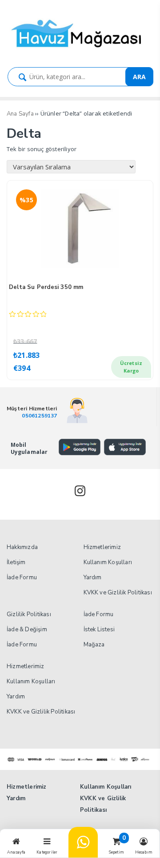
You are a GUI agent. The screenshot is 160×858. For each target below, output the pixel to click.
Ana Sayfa (20, 114)
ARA (139, 76)
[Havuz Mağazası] (80, 51)
